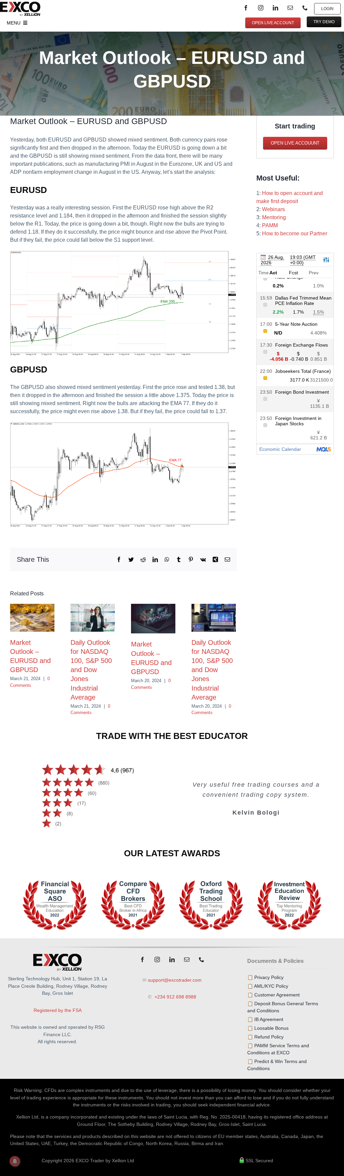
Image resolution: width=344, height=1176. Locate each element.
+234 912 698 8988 (174, 996)
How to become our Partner (294, 233)
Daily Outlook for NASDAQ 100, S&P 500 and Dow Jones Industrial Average (91, 670)
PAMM (270, 225)
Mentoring (274, 217)
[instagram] (260, 7)
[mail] (290, 7)
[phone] (305, 7)
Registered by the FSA (58, 1010)
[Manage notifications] (14, 1161)
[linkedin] (275, 7)
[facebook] (246, 7)
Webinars (273, 209)
